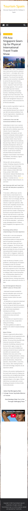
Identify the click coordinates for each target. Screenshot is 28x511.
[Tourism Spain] (3, 25)
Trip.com (21, 178)
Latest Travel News (8, 34)
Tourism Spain (14, 6)
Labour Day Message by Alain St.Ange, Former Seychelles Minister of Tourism (14, 393)
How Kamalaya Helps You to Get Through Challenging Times (14, 400)
